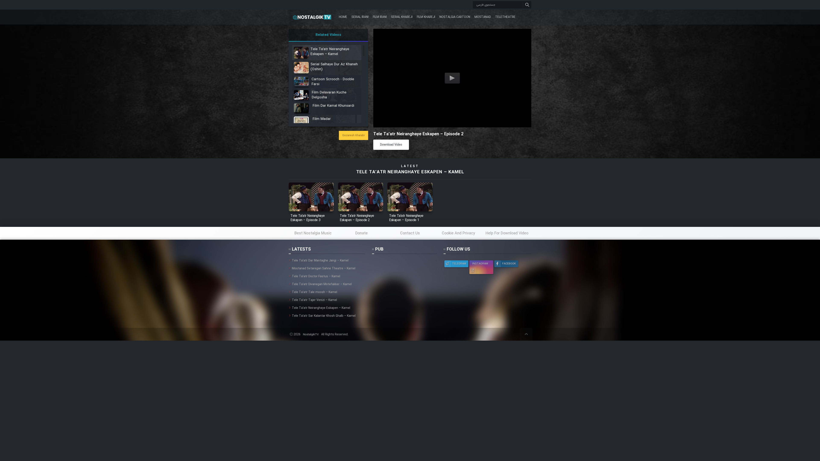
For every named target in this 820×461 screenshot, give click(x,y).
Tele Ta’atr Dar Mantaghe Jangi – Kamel (320, 260)
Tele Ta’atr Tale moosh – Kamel (314, 292)
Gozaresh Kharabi (353, 135)
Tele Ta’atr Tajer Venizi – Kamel (314, 300)
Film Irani (380, 17)
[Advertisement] (404, 285)
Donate (361, 233)
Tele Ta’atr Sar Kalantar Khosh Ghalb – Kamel (324, 316)
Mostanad (482, 17)
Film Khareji (426, 17)
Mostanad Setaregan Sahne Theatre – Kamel (323, 268)
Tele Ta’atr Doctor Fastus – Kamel (316, 276)
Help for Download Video (507, 233)
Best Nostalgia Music (313, 233)
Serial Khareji (402, 17)
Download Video (391, 144)
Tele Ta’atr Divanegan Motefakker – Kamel (322, 284)
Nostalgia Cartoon (454, 17)
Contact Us (410, 233)
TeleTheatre (505, 17)
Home (343, 17)
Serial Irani (360, 17)
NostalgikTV (311, 334)
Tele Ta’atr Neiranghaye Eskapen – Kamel (410, 172)
